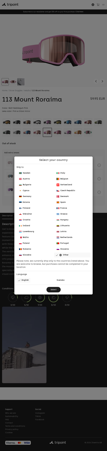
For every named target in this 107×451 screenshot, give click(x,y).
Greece (63, 214)
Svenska (60, 280)
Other (66, 255)
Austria (26, 179)
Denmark (64, 196)
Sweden (26, 173)
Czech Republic (67, 191)
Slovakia (27, 255)
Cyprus (26, 191)
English (25, 280)
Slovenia (64, 249)
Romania (27, 249)
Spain (63, 202)
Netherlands (66, 237)
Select (54, 290)
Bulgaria (27, 185)
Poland (26, 243)
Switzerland (66, 185)
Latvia (63, 232)
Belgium (64, 179)
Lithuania (65, 226)
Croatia (26, 220)
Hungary (64, 220)
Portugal (64, 243)
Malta (26, 237)
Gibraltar (27, 214)
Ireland (26, 226)
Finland (26, 208)
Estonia (26, 202)
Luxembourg (28, 232)
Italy (62, 173)
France (63, 208)
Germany (27, 196)
